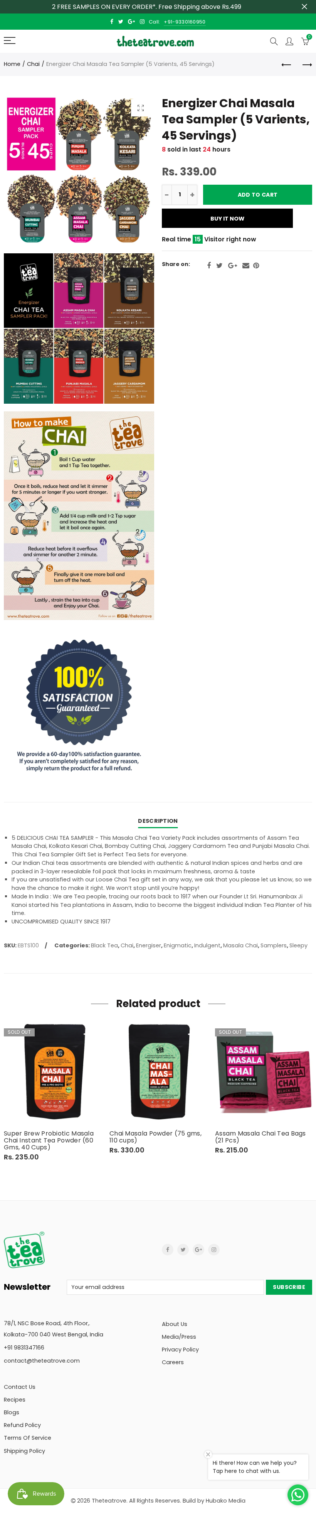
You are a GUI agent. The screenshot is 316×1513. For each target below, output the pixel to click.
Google (232, 265)
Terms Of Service (27, 1438)
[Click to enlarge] (140, 107)
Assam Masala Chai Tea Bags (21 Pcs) (260, 1137)
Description (158, 821)
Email (245, 265)
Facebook (209, 265)
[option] (53, 1092)
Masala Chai (240, 945)
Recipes (14, 1399)
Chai (33, 64)
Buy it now (227, 218)
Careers (173, 1362)
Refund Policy (22, 1425)
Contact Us (19, 1387)
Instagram (214, 1249)
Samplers (274, 945)
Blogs (11, 1412)
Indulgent (207, 945)
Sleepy (298, 945)
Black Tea (104, 945)
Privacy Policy (180, 1349)
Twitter (219, 265)
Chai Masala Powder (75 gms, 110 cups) (155, 1137)
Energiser (148, 945)
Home (12, 64)
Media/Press (179, 1337)
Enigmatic (178, 945)
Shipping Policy (24, 1451)
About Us (174, 1324)
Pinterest (256, 265)
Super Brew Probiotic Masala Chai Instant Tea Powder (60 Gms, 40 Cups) (49, 1140)
